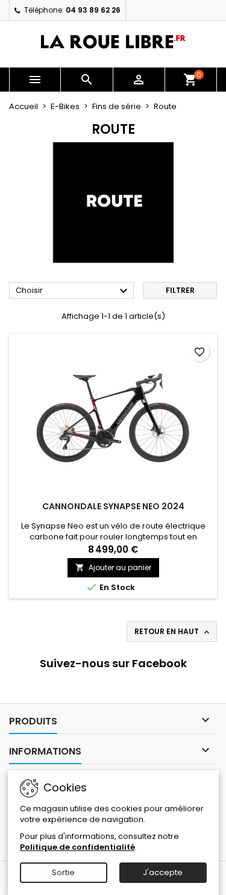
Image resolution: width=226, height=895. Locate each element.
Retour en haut (173, 631)
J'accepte (163, 872)
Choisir (73, 291)
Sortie (63, 872)
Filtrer (180, 290)
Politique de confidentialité (77, 847)
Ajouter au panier (113, 567)
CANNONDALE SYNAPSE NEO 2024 (113, 506)
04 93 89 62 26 (93, 10)
